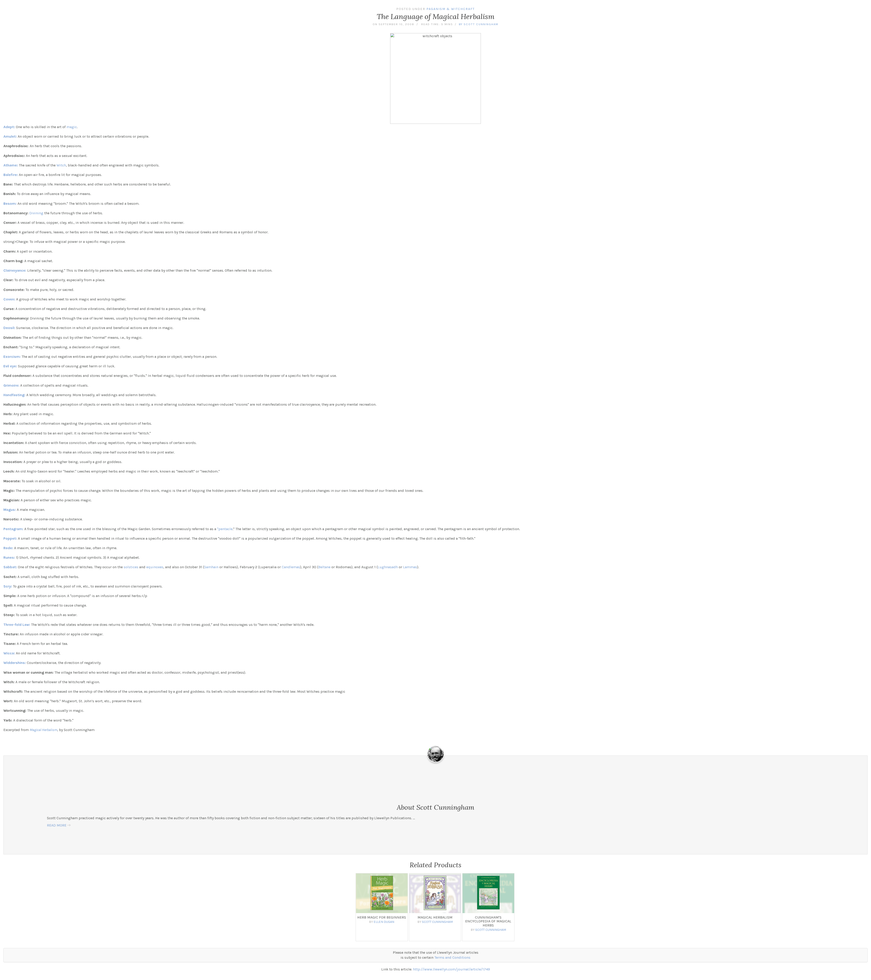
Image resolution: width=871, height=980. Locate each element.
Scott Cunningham (481, 24)
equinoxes (154, 567)
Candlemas (291, 567)
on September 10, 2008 (393, 24)
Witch (61, 165)
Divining (36, 213)
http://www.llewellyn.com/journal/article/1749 (451, 969)
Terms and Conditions (452, 957)
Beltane (324, 567)
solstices (131, 567)
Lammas (410, 567)
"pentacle (224, 529)
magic (71, 127)
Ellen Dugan (384, 922)
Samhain (211, 567)
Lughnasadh (388, 567)
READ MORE (56, 825)
